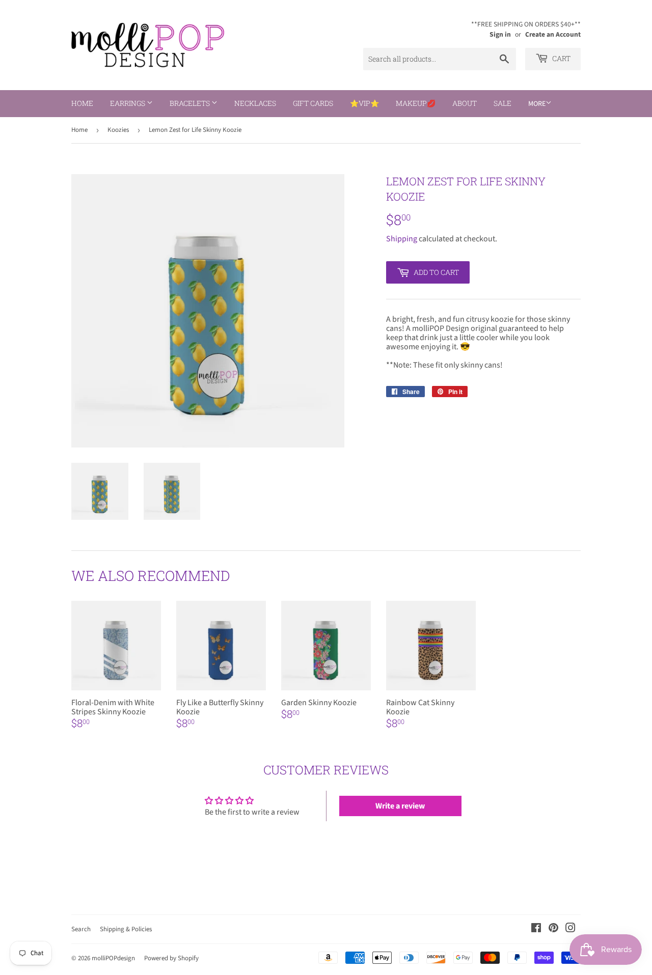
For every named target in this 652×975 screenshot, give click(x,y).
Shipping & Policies (126, 929)
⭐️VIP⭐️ (364, 103)
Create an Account (553, 34)
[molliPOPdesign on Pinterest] (553, 929)
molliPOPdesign (113, 958)
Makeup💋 (416, 103)
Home (82, 103)
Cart (560, 58)
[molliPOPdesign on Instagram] (570, 929)
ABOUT (464, 103)
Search (81, 929)
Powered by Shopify (171, 958)
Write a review (400, 806)
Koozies (118, 129)
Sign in (500, 34)
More (537, 104)
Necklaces (255, 103)
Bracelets (190, 103)
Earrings (128, 103)
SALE (502, 103)
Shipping (401, 238)
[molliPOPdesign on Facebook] (536, 929)
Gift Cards (313, 103)
